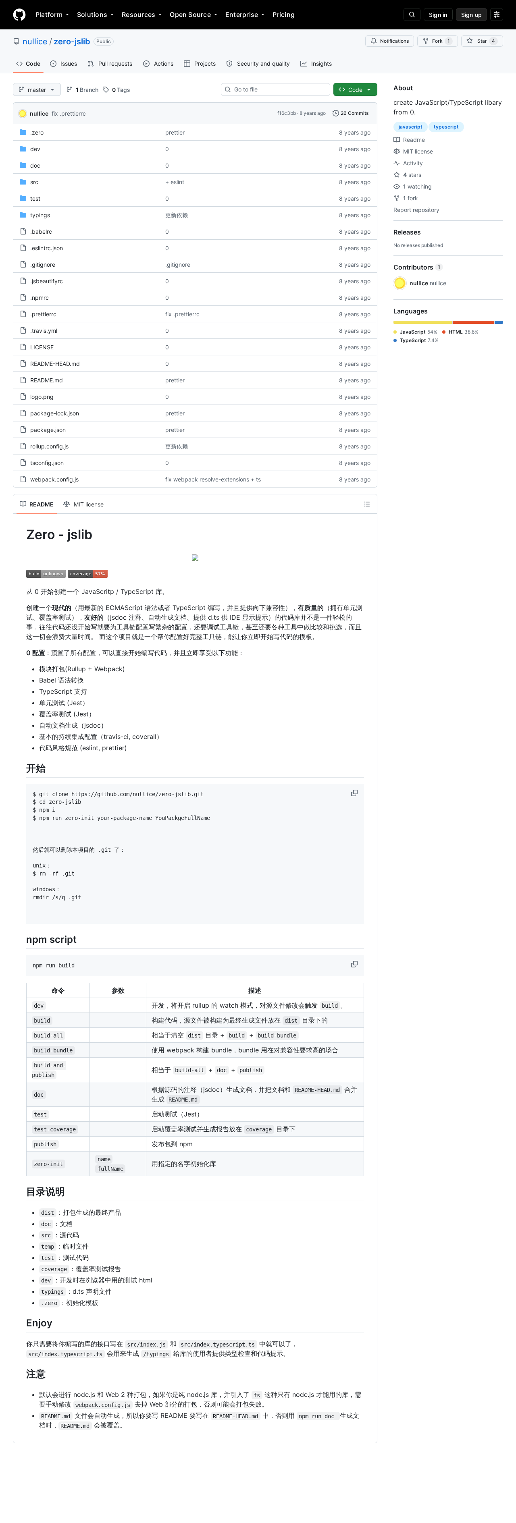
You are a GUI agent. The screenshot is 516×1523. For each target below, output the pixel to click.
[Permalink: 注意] (20, 1374)
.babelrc (41, 231)
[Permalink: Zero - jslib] (20, 534)
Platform (48, 14)
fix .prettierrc (69, 113)
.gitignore (42, 264)
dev (35, 148)
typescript (446, 127)
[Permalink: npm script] (20, 939)
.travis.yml (43, 330)
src (34, 181)
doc (35, 165)
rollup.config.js (49, 446)
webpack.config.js (54, 479)
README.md (46, 380)
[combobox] (278, 89)
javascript (410, 127)
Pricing (284, 14)
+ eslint (174, 181)
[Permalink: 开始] (20, 768)
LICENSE (42, 347)
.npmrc (39, 297)
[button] (355, 793)
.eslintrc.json (46, 248)
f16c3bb (286, 113)
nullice (35, 41)
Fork (441, 41)
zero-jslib (72, 41)
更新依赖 (176, 215)
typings (40, 215)
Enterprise (241, 14)
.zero (37, 132)
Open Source (190, 14)
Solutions (92, 14)
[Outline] (367, 504)
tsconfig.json (47, 462)
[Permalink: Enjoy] (20, 1322)
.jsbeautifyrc (46, 281)
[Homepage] (19, 14)
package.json (48, 429)
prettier (175, 132)
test (35, 198)
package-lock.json (54, 413)
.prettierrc (43, 314)
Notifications (394, 41)
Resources (138, 14)
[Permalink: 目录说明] (20, 1191)
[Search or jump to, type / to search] (412, 14)
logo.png (42, 396)
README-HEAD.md (55, 363)
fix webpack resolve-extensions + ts (213, 479)
